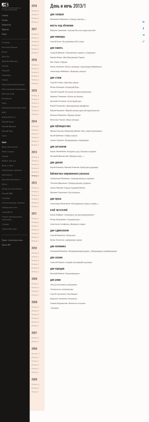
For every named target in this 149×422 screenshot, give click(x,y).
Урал (4, 135)
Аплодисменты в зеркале (82, 178)
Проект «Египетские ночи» (12, 240)
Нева (4, 103)
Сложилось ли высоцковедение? (79, 214)
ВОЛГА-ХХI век (9, 161)
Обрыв (64, 62)
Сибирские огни (9, 207)
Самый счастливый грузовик (78, 262)
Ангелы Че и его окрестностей (81, 30)
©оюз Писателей (9, 147)
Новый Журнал (9, 126)
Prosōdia (6, 42)
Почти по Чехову (75, 96)
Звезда (5, 66)
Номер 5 (35, 37)
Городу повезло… (78, 19)
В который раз (74, 101)
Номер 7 (35, 218)
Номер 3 (35, 14)
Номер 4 (35, 10)
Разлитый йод (72, 87)
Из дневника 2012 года (73, 41)
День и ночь (7, 165)
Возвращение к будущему (76, 140)
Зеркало (6, 70)
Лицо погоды (72, 119)
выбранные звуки (73, 240)
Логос (4, 184)
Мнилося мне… (76, 156)
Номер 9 (35, 357)
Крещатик (6, 98)
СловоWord (7, 212)
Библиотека (6, 24)
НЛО (4, 112)
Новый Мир (7, 131)
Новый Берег (8, 121)
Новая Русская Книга (12, 188)
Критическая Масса (11, 179)
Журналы (5, 29)
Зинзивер (6, 75)
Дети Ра (5, 56)
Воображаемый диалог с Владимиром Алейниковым (92, 251)
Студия (5, 224)
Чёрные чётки (74, 115)
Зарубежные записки (12, 170)
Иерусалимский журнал (13, 84)
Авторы (5, 20)
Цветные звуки (71, 82)
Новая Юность (8, 117)
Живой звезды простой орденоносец (82, 110)
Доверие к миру (78, 224)
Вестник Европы (9, 47)
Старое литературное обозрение (12, 218)
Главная (5, 15)
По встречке (73, 192)
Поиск (4, 34)
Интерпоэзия (8, 93)
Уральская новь (9, 229)
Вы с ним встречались (92, 131)
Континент (7, 175)
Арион (5, 156)
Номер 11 (36, 353)
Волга (4, 52)
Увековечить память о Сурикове (80, 52)
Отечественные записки (13, 202)
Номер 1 (35, 22)
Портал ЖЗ (6, 244)
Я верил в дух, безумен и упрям (81, 151)
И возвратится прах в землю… (84, 203)
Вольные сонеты (78, 71)
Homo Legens (8, 151)
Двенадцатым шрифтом (77, 105)
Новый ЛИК (7, 193)
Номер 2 (35, 18)
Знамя (5, 79)
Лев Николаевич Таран (73, 57)
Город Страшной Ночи (74, 187)
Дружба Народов (10, 61)
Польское (70, 235)
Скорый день (73, 219)
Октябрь (6, 198)
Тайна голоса (71, 135)
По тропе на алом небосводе (78, 91)
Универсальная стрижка (79, 183)
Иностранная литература (14, 89)
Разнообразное (72, 273)
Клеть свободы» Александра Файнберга (83, 66)
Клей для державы (89, 167)
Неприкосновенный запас (14, 107)
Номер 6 (35, 34)
